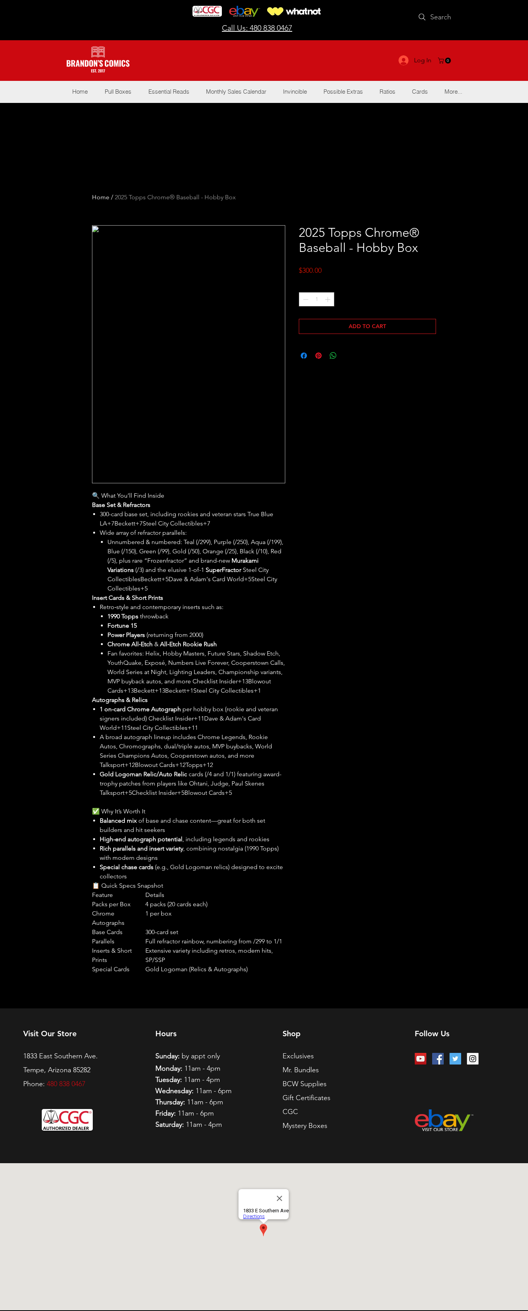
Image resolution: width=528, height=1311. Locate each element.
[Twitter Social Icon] (455, 1059)
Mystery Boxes (305, 1125)
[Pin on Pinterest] (318, 355)
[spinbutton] (317, 299)
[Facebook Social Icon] (438, 1059)
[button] (445, 60)
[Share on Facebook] (303, 355)
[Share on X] (348, 355)
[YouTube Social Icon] (420, 1059)
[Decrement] (305, 299)
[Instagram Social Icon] (473, 1059)
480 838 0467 (66, 1084)
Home (100, 197)
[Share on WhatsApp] (333, 355)
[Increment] (328, 299)
